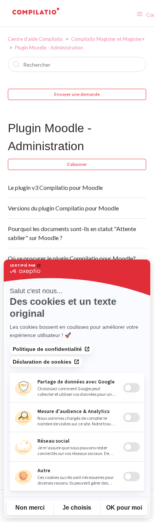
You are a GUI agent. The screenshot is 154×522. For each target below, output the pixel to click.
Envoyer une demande (77, 94)
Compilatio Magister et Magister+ (108, 39)
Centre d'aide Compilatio (35, 39)
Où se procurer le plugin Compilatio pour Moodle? (72, 258)
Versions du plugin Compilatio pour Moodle (63, 208)
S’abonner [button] (77, 164)
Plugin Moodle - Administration (49, 48)
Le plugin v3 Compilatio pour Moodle (55, 187)
